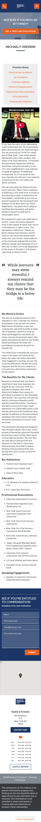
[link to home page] (20, 6)
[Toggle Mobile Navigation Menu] (36, 6)
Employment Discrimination (20, 91)
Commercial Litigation (20, 101)
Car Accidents (20, 77)
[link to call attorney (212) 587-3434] (4, 6)
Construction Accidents (20, 72)
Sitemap (33, 777)
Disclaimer (21, 780)
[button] (20, 675)
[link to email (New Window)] (20, 737)
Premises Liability (21, 82)
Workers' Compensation (20, 87)
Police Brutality (20, 96)
